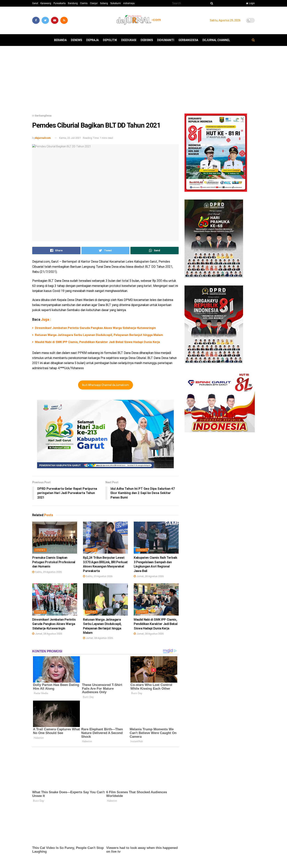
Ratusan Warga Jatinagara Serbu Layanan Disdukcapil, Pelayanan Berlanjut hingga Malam (99, 335)
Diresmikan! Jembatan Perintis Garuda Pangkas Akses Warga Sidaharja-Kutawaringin (95, 328)
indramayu (129, 3)
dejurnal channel (216, 40)
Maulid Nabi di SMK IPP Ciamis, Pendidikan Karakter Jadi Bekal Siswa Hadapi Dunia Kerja (97, 342)
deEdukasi (128, 40)
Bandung (73, 3)
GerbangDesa (188, 40)
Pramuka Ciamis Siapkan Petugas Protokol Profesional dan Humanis (53, 562)
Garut (35, 3)
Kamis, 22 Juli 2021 (70, 137)
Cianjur (94, 3)
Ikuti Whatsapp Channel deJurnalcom (105, 385)
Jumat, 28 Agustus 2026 (150, 576)
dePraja (92, 40)
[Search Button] (211, 3)
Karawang (45, 3)
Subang (104, 3)
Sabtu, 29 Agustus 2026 (48, 571)
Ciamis (84, 3)
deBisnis (147, 40)
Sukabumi (115, 3)
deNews (76, 40)
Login (251, 3)
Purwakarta (59, 3)
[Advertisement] (143, 81)
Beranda (60, 40)
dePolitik (110, 40)
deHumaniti (165, 40)
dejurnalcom (43, 137)
